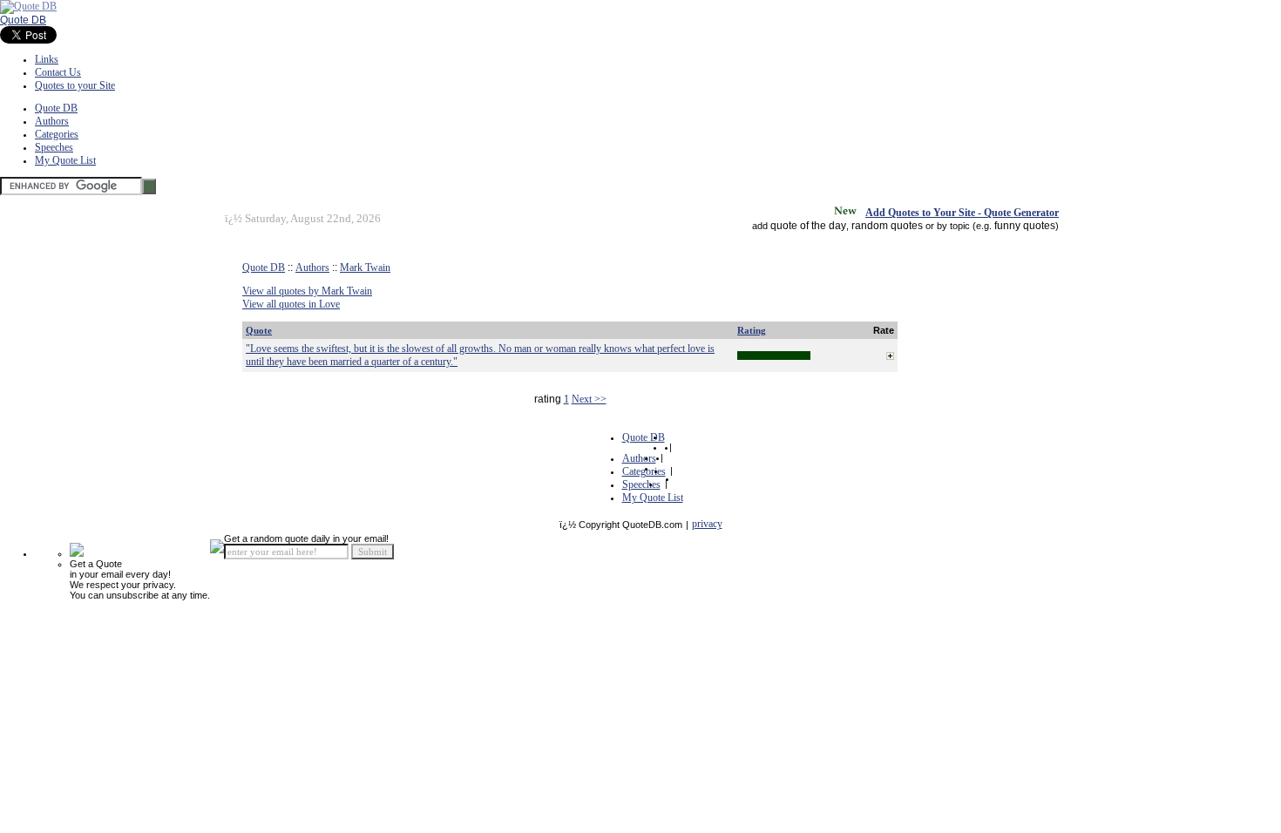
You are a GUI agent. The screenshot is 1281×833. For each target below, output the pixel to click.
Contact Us (58, 72)
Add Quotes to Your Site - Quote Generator (962, 213)
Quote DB (23, 20)
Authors (52, 121)
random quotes (887, 226)
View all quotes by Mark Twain (307, 291)
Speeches (54, 147)
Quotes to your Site (75, 85)
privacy (707, 524)
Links (46, 59)
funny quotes (1024, 226)
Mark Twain (365, 267)
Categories (56, 134)
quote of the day (808, 226)
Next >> (589, 399)
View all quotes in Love (291, 304)
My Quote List (65, 160)
